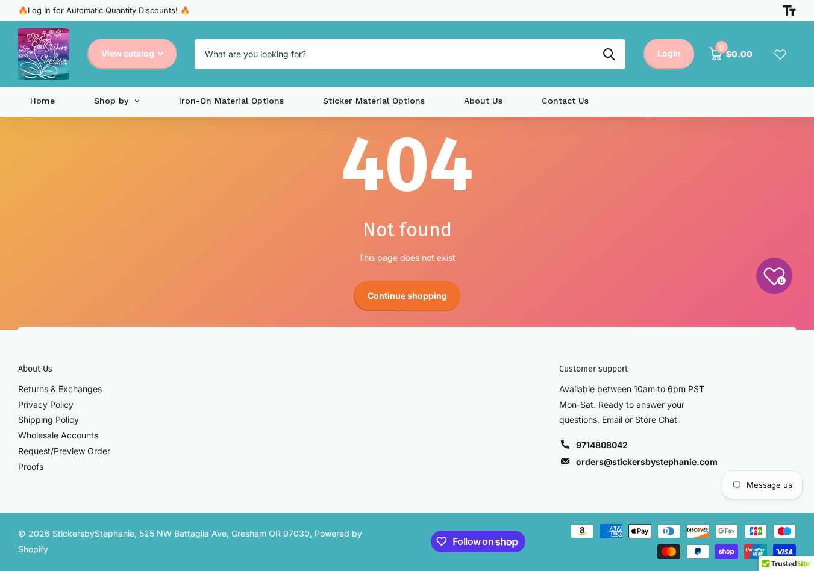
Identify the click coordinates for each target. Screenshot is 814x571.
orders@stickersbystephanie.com (647, 462)
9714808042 (602, 445)
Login (669, 53)
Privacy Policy (46, 404)
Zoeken (608, 54)
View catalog (128, 53)
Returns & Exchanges (60, 389)
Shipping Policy (48, 419)
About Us (35, 369)
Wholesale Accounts (58, 435)
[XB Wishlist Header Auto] (780, 54)
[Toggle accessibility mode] (789, 11)
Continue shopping (407, 295)
